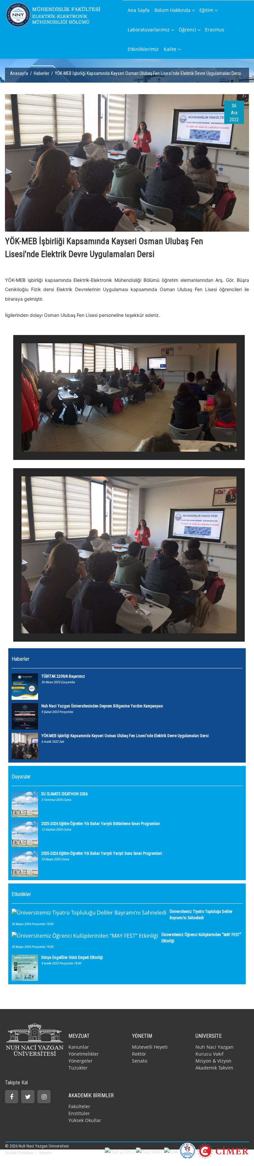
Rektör (139, 1054)
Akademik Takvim (214, 1068)
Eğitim (206, 10)
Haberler (41, 73)
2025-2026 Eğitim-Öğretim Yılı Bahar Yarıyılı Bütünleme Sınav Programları (100, 823)
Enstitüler (79, 1113)
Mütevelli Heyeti (150, 1047)
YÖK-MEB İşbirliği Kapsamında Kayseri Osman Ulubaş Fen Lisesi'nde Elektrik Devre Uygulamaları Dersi (125, 735)
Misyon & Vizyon (213, 1061)
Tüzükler (78, 1068)
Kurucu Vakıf (209, 1054)
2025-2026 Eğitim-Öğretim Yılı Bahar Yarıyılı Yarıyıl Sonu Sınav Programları (101, 853)
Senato (139, 1061)
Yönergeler (80, 1061)
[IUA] (171, 1150)
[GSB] (187, 1150)
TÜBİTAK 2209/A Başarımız (63, 676)
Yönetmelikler (83, 1054)
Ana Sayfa (138, 10)
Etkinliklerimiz (143, 49)
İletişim (45, 1152)
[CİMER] (223, 1150)
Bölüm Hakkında (172, 10)
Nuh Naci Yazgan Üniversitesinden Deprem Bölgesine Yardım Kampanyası (102, 706)
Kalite (170, 49)
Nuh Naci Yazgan (214, 1047)
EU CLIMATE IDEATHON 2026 (64, 794)
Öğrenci (187, 29)
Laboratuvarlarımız (149, 29)
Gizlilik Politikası (19, 1152)
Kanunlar (78, 1047)
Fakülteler (79, 1106)
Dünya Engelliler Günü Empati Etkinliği (72, 957)
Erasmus (214, 29)
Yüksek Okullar (84, 1120)
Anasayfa (19, 73)
